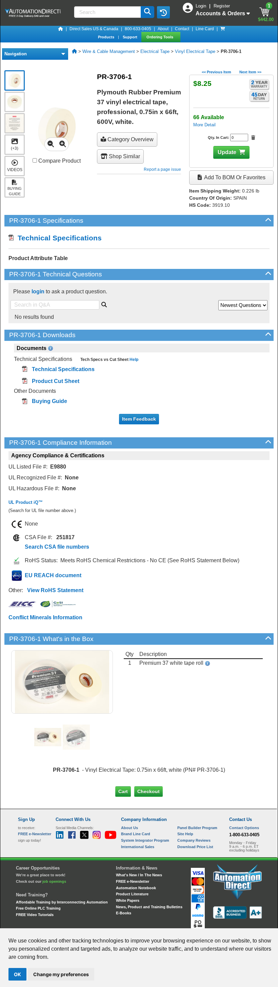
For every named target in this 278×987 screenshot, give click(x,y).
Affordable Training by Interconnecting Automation (62, 902)
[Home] (60, 29)
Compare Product (59, 161)
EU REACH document (53, 575)
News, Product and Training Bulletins (149, 907)
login (38, 291)
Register (222, 5)
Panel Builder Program (197, 828)
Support (130, 37)
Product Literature (132, 894)
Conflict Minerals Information (45, 617)
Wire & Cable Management (108, 51)
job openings (54, 881)
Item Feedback (139, 419)
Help (133, 359)
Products (106, 37)
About (163, 28)
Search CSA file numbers (57, 547)
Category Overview (130, 139)
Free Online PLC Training (38, 908)
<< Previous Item (216, 72)
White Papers (127, 900)
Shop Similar (123, 156)
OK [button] (17, 974)
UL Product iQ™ (25, 502)
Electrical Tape (155, 51)
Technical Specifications (58, 238)
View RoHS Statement (55, 590)
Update (227, 152)
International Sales (137, 847)
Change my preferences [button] (61, 974)
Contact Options (244, 828)
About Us (129, 828)
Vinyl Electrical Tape (195, 51)
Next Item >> (250, 72)
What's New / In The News (139, 875)
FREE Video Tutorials (35, 915)
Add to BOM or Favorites (234, 177)
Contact (182, 28)
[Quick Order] (222, 29)
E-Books (123, 913)
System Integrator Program (145, 840)
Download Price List (195, 847)
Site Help (185, 834)
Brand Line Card (135, 834)
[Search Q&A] (104, 303)
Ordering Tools (160, 37)
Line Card (205, 28)
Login (201, 5)
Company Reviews (194, 840)
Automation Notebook (136, 888)
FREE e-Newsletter (132, 881)
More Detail (204, 124)
